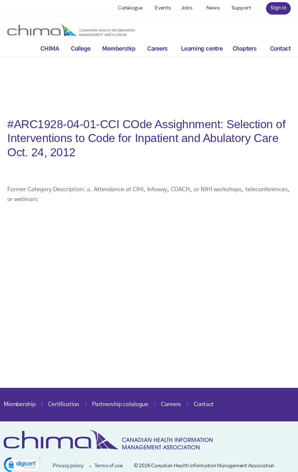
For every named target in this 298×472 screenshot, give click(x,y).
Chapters (245, 49)
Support (241, 8)
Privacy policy (68, 465)
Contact (280, 49)
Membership (119, 49)
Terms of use (108, 465)
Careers (157, 49)
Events (162, 8)
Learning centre (201, 49)
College (80, 49)
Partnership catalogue (120, 404)
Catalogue (130, 8)
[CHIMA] (70, 29)
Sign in (278, 8)
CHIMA (49, 49)
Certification (63, 404)
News (213, 8)
